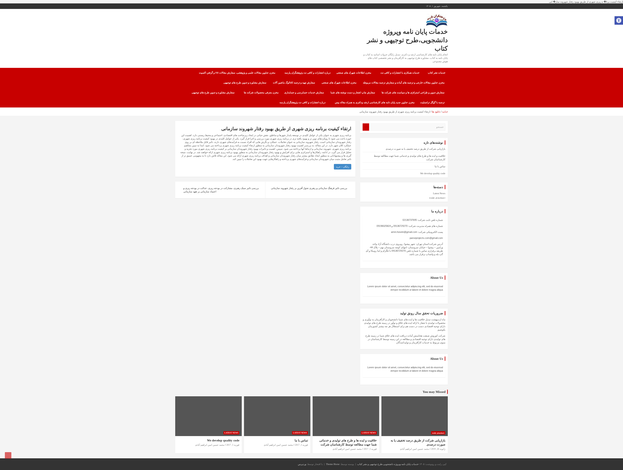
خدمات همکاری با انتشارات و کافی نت (399, 72)
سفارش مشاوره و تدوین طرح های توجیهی (244, 82)
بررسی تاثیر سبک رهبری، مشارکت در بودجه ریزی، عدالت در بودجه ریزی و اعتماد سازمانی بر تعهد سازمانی (221, 190)
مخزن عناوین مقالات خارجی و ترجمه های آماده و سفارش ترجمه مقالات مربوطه (404, 82)
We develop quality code (432, 173)
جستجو (366, 127)
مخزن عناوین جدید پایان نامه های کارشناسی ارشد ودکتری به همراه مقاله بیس (375, 102)
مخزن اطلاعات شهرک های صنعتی (353, 72)
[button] (619, 20)
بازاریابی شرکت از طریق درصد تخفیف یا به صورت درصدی (415, 149)
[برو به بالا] (8, 455)
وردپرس (302, 464)
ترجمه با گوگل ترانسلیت (432, 102)
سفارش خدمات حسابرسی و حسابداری (304, 92)
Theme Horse (333, 464)
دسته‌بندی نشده (437, 197)
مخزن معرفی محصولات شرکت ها (261, 92)
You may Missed (434, 392)
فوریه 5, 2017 (370, 449)
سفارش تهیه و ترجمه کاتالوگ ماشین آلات (294, 82)
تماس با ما (440, 166)
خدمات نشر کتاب (436, 72)
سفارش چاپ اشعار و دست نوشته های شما (352, 92)
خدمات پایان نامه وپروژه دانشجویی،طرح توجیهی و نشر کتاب (407, 40)
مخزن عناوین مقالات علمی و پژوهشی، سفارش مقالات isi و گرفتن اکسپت (237, 72)
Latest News (439, 193)
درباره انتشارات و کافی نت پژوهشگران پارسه (308, 72)
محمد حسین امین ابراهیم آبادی (414, 449)
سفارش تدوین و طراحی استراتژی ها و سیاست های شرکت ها (413, 92)
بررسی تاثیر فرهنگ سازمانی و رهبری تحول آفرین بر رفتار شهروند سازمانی (309, 188)
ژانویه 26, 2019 (438, 449)
